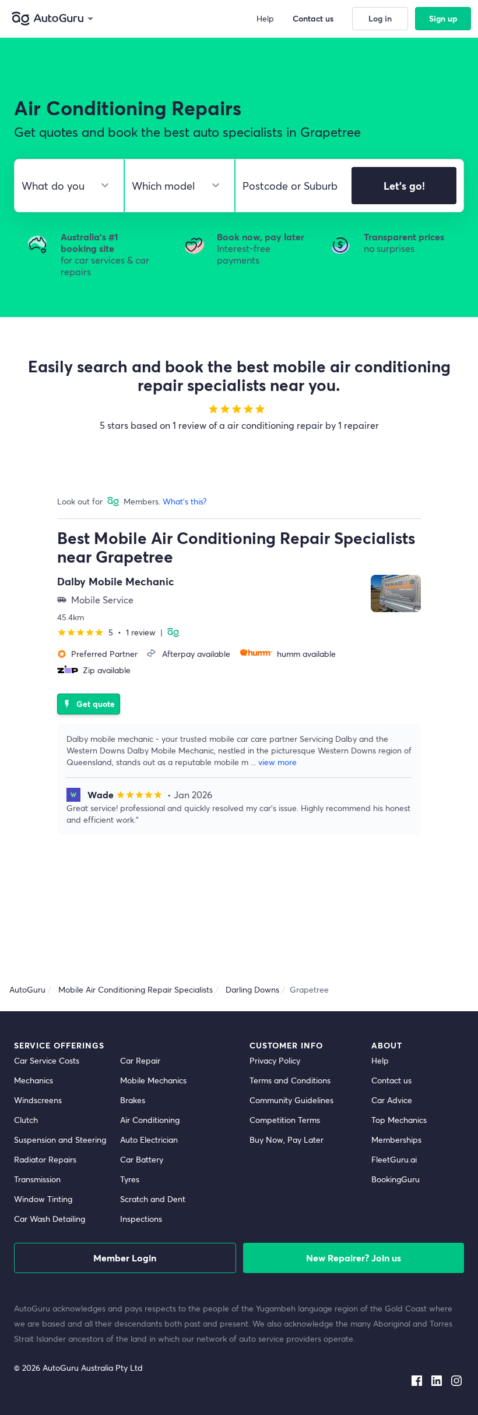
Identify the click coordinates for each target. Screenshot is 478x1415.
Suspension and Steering (60, 1139)
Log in (380, 18)
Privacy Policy (274, 1060)
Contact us (391, 1080)
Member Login (124, 1258)
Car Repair (140, 1060)
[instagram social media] (456, 1378)
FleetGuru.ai (394, 1159)
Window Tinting (43, 1198)
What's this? (184, 501)
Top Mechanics (399, 1119)
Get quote (88, 703)
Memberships (396, 1139)
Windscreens (38, 1099)
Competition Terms (284, 1119)
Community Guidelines (291, 1099)
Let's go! (404, 186)
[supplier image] (396, 593)
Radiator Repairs (45, 1159)
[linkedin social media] (436, 1378)
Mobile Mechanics (153, 1080)
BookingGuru (395, 1179)
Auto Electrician (149, 1139)
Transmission (37, 1179)
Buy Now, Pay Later (286, 1139)
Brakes (132, 1099)
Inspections (141, 1218)
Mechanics (33, 1080)
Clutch (26, 1119)
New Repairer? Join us (353, 1258)
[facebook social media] (416, 1378)
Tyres (129, 1179)
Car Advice (391, 1099)
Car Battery (141, 1159)
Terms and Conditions (290, 1080)
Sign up (443, 18)
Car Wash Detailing (49, 1218)
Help (380, 1060)
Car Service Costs (46, 1060)
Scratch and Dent (152, 1198)
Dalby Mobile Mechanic (115, 581)
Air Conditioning (150, 1119)
